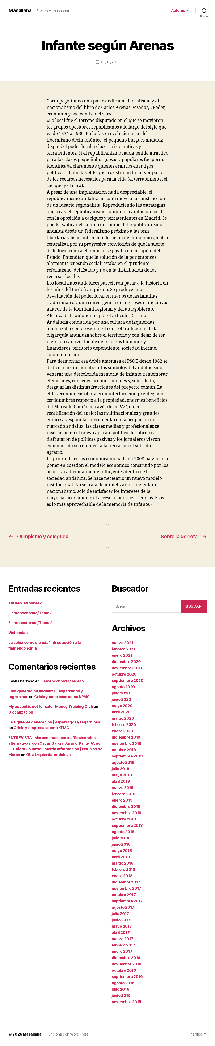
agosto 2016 (123, 983)
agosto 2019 (123, 762)
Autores (178, 10)
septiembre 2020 (127, 680)
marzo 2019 (122, 787)
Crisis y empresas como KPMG (62, 696)
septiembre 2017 (127, 901)
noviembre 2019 (126, 743)
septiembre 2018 (127, 825)
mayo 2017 (122, 926)
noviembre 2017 (126, 888)
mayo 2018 (122, 850)
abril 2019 (121, 781)
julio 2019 (120, 768)
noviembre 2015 (126, 1002)
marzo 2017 (122, 939)
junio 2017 (121, 920)
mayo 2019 (122, 775)
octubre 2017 (124, 894)
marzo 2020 (123, 718)
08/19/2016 (110, 62)
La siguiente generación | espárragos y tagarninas (54, 722)
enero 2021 (122, 655)
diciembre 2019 (126, 737)
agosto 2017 (123, 907)
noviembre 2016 (126, 964)
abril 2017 (121, 932)
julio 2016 (120, 989)
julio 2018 (120, 838)
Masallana (19, 10)
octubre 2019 (124, 750)
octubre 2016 (124, 970)
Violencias (17, 632)
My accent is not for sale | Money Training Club (50, 706)
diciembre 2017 (126, 882)
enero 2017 (122, 951)
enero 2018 (122, 876)
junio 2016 (121, 995)
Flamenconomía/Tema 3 (30, 613)
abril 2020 (121, 712)
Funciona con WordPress (68, 1034)
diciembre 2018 (126, 806)
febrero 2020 (124, 724)
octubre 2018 (124, 819)
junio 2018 (121, 844)
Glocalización (20, 712)
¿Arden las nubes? (25, 603)
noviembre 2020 (127, 668)
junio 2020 (121, 699)
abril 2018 (121, 857)
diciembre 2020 (126, 661)
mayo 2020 (122, 705)
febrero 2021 (123, 649)
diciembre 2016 (126, 957)
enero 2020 (122, 731)
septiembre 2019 (127, 756)
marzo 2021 (122, 642)
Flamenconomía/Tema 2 (30, 623)
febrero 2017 (123, 945)
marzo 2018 (122, 863)
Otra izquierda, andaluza (48, 754)
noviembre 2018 (126, 813)
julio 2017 (120, 913)
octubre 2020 (124, 674)
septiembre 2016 (127, 976)
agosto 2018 (123, 831)
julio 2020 (121, 693)
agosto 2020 (123, 687)
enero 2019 (122, 800)
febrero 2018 (123, 869)
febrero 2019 (123, 794)
